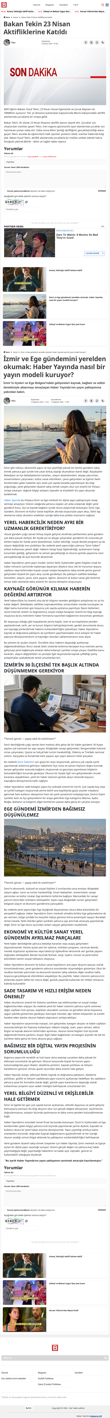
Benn (8, 17)
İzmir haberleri (26, 762)
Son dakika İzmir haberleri (13, 1378)
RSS (30, 1408)
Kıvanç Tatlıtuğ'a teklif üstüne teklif (65, 270)
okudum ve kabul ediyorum (31, 191)
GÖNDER (102, 191)
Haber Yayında (12, 500)
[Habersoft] (96, 1416)
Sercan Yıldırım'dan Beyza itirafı (63, 1310)
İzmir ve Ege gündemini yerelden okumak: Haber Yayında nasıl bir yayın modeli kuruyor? (75, 298)
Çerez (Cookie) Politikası (49, 1384)
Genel (15, 352)
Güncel (15, 17)
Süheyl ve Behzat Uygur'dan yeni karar (67, 324)
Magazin (42, 1372)
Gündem (79, 1372)
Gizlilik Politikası (46, 1378)
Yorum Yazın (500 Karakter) (16, 167)
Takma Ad (8, 153)
